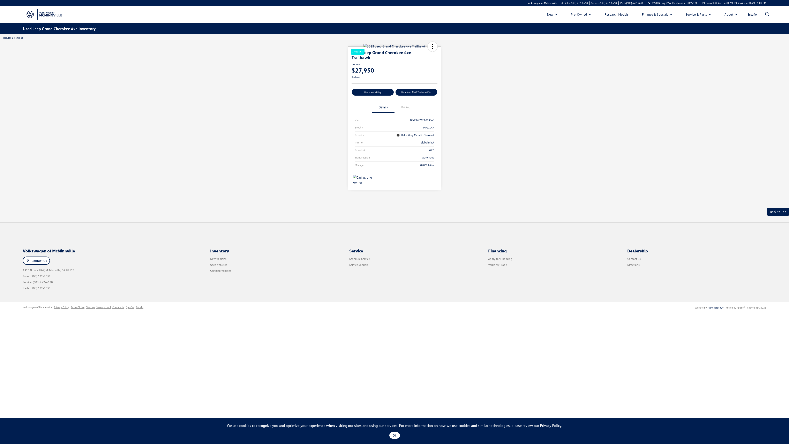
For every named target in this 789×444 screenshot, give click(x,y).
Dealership (637, 250)
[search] (767, 14)
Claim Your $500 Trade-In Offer (416, 92)
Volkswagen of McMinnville (37, 307)
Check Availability (372, 92)
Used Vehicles (218, 264)
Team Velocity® (715, 307)
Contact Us (39, 261)
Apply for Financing (500, 258)
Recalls (139, 307)
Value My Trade (497, 264)
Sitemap (90, 307)
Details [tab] (383, 107)
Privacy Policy (61, 307)
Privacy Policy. (551, 425)
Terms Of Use (77, 307)
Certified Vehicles (220, 270)
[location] (649, 3)
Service (356, 250)
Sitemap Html (103, 307)
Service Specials (358, 264)
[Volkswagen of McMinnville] (43, 14)
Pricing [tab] (405, 107)
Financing (497, 250)
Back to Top (778, 212)
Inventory (219, 250)
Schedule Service (359, 258)
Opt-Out (130, 307)
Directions (633, 264)
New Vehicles (218, 258)
